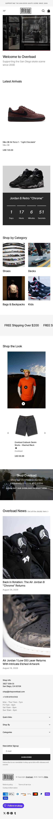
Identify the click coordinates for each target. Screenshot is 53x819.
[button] (4, 11)
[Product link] (26, 118)
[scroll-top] (47, 813)
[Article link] (26, 553)
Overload (29, 777)
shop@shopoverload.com (14, 691)
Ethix (46, 777)
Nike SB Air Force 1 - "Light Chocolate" (19, 142)
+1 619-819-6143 (10, 697)
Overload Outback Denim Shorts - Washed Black (25, 443)
